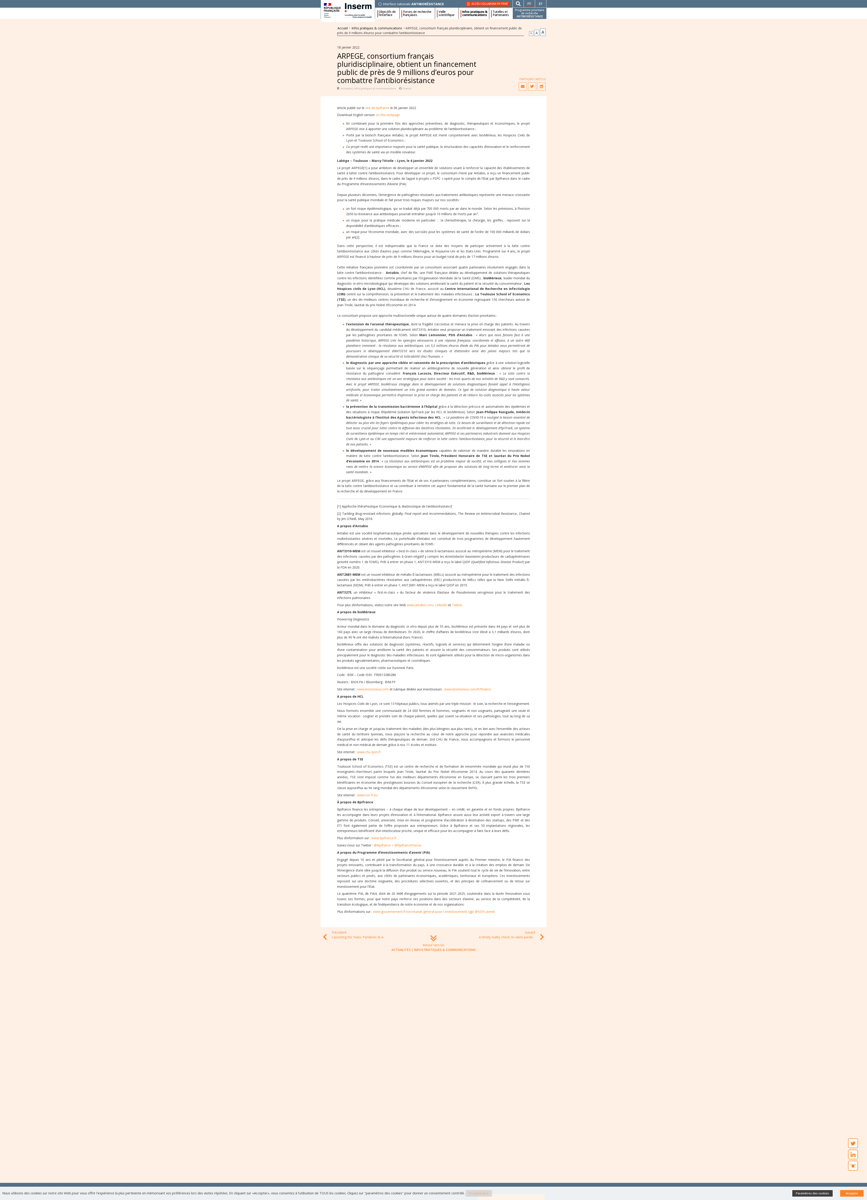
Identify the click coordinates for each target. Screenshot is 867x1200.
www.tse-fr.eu (367, 795)
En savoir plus (478, 1193)
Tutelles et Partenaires (501, 13)
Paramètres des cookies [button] (812, 1193)
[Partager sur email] (523, 86)
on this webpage (388, 115)
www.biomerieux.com (373, 689)
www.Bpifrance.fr (383, 838)
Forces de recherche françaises (417, 13)
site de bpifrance (377, 108)
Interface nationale (413, 4)
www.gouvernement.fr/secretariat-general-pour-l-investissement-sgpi (423, 911)
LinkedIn (441, 605)
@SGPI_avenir (485, 911)
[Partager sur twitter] (532, 86)
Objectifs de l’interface (387, 13)
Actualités (347, 88)
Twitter (457, 605)
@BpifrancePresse (407, 845)
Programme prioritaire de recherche (529, 13)
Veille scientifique (446, 13)
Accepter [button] (852, 1193)
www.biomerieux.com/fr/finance (467, 689)
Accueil (343, 28)
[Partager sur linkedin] (541, 86)
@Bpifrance (382, 845)
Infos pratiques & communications (474, 13)
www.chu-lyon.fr (369, 752)
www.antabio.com (420, 605)
